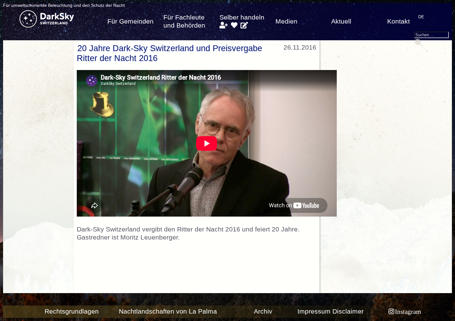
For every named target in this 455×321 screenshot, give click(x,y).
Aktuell (341, 21)
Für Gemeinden (130, 21)
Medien (286, 21)
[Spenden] (234, 25)
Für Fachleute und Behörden (184, 21)
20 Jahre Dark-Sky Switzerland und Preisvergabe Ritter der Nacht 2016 (169, 53)
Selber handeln (241, 17)
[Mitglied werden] (223, 25)
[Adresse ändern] (244, 25)
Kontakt (398, 21)
